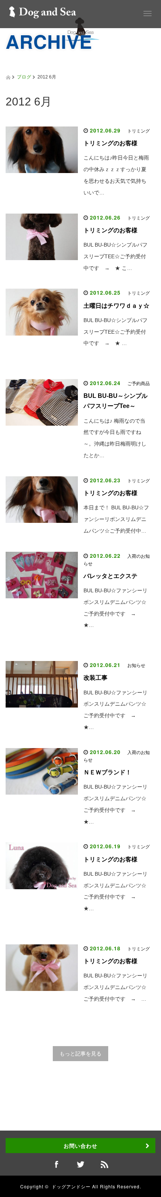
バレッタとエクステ (110, 576)
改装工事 (95, 678)
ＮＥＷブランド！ (107, 772)
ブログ (24, 76)
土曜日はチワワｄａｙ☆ (116, 306)
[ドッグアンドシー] (42, 10)
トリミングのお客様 (110, 143)
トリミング (138, 131)
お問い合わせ (80, 1145)
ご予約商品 (138, 383)
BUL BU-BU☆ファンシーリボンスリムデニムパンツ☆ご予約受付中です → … (115, 987)
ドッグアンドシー (71, 1186)
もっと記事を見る (80, 1054)
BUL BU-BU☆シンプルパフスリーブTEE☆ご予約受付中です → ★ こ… (115, 256)
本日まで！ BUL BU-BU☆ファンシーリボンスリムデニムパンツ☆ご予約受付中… (116, 519)
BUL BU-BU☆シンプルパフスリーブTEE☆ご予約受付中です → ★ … (115, 331)
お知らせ (136, 665)
